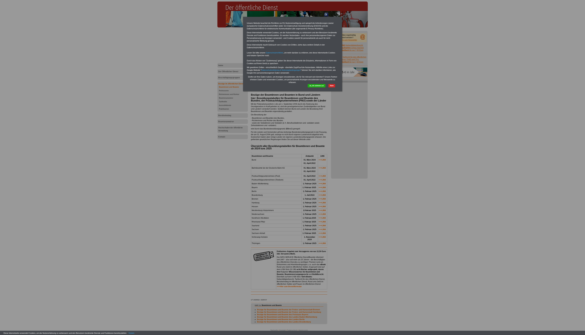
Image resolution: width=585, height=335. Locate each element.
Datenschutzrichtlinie (274, 53)
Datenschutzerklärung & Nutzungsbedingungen (281, 70)
